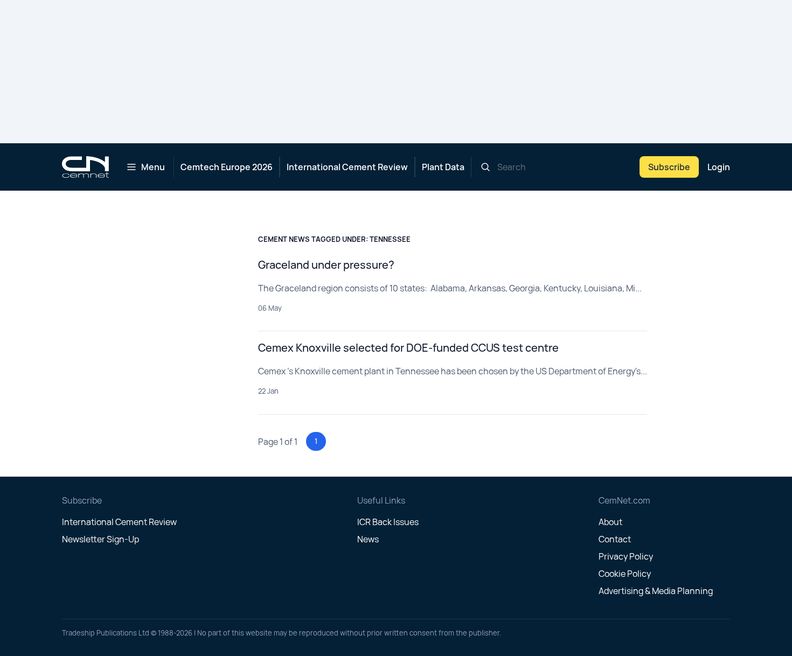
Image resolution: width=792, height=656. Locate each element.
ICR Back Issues (388, 522)
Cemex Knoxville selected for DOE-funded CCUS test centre (408, 347)
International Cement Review (347, 167)
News (368, 539)
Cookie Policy (625, 574)
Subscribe (669, 167)
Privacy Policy (626, 556)
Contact (615, 539)
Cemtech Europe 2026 (226, 167)
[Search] (485, 167)
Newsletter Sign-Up (100, 539)
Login (718, 167)
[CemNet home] (85, 167)
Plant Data (443, 167)
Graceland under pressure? (326, 264)
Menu (153, 167)
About (610, 522)
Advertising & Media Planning (656, 591)
